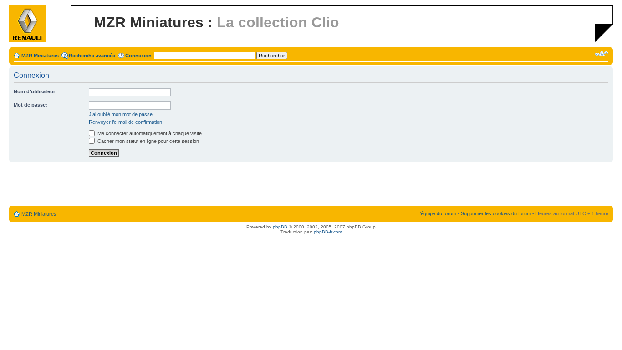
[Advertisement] (311, 184)
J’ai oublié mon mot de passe (121, 114)
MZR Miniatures (40, 55)
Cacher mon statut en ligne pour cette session (147, 141)
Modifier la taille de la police (601, 54)
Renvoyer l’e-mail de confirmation (125, 122)
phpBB (280, 226)
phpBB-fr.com (328, 231)
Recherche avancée (92, 55)
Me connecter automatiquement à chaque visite (149, 133)
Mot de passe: (30, 104)
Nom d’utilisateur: (35, 91)
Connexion (138, 55)
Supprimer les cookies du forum (496, 213)
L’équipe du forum (437, 213)
